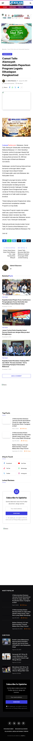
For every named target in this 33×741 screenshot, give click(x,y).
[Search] (30, 3)
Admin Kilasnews (12, 80)
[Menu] (3, 3)
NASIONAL (12, 7)
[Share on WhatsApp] (12, 87)
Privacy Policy (17, 519)
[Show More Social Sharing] (21, 87)
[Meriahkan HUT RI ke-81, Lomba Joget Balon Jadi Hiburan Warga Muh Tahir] (6, 669)
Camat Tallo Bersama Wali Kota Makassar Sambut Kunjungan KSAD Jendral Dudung (23, 254)
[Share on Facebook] (9, 87)
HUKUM (28, 7)
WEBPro (23, 735)
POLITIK (20, 7)
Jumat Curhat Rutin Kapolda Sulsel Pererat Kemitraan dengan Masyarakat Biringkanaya (16, 332)
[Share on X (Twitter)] (15, 87)
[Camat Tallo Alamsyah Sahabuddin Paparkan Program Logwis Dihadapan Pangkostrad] (16, 100)
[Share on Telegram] (18, 87)
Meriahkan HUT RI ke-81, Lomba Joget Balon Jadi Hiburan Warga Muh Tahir (20, 669)
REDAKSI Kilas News (21, 729)
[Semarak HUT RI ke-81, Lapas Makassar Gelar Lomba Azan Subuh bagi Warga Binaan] (6, 656)
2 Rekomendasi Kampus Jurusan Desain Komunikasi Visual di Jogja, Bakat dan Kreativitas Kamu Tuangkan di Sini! (21, 422)
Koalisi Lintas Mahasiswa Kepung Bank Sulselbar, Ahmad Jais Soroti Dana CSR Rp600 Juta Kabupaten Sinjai (21, 643)
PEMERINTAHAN (7, 54)
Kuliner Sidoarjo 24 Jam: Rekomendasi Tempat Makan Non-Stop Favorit (20, 446)
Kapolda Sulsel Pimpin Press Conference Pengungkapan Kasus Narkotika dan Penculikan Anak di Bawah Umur (16, 302)
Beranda (4, 49)
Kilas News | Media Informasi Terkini (16, 731)
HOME (5, 7)
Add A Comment (16, 376)
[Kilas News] (16, 3)
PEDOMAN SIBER (8, 729)
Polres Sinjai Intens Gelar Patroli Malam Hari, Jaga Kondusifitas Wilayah (9, 254)
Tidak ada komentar (9, 83)
